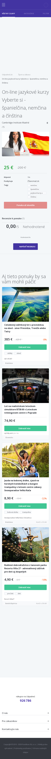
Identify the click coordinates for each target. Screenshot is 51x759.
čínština (33, 197)
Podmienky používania (22, 748)
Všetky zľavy (8, 13)
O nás (5, 713)
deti (19, 593)
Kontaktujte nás (10, 729)
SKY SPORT (8, 359)
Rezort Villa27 (9, 599)
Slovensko (9, 437)
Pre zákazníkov (9, 721)
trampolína (26, 512)
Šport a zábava (24, 74)
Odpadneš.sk (7, 74)
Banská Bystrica (11, 603)
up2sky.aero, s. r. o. (11, 433)
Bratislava (9, 363)
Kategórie (29, 13)
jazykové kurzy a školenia (35, 193)
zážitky (9, 353)
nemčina (33, 185)
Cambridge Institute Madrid (15, 122)
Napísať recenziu (27, 246)
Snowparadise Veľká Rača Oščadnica (17, 518)
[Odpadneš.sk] (25, 5)
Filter (46, 13)
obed (19, 353)
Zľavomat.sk (33, 181)
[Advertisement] (25, 44)
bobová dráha (12, 512)
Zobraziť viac (24, 347)
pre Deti (10, 593)
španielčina (34, 189)
